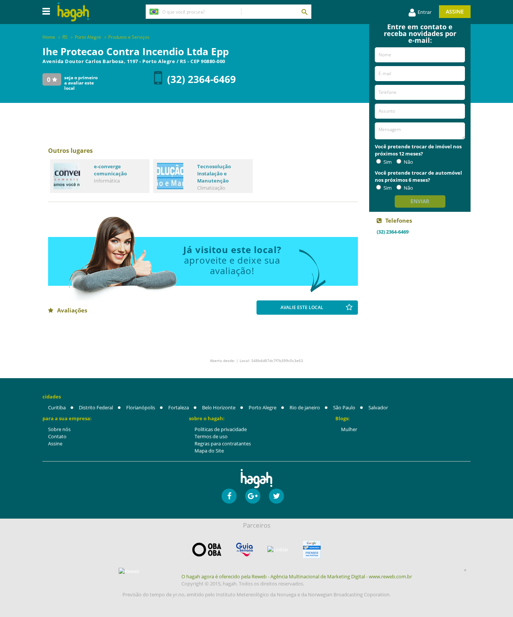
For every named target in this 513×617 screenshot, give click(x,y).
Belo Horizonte (218, 407)
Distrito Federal (96, 407)
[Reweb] (129, 571)
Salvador (378, 407)
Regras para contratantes (223, 443)
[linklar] (277, 549)
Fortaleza (178, 407)
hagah (73, 11)
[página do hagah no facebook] (229, 496)
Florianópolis (140, 407)
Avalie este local (302, 307)
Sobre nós (59, 429)
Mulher (349, 429)
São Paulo (344, 407)
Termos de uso (211, 436)
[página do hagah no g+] (252, 496)
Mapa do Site (209, 450)
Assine (455, 11)
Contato (57, 436)
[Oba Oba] (207, 550)
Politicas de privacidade (221, 429)
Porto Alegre (262, 407)
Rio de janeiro (305, 407)
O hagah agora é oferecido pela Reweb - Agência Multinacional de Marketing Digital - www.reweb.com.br (296, 576)
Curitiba (57, 407)
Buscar (304, 12)
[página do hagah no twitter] (276, 496)
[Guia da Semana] (244, 550)
